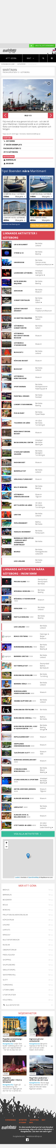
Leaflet (17, 877)
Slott (5, 980)
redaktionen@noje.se (34, 1136)
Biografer (7, 900)
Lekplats (6, 930)
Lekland (6, 925)
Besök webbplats (14, 145)
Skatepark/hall (9, 975)
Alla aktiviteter (12, 1005)
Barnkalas (7, 895)
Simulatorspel (9, 970)
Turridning (8, 985)
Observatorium (9, 950)
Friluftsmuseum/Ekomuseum (15, 915)
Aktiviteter (21, 64)
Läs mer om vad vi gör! (42, 1131)
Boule (5, 905)
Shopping (7, 960)
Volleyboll (8, 1000)
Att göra (11, 58)
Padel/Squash (9, 955)
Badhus (6, 890)
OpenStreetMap (33, 877)
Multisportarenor (11, 940)
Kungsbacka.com (7, 64)
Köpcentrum (8, 920)
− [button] (6, 846)
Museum (6, 945)
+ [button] (6, 842)
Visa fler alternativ (40, 225)
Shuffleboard (9, 965)
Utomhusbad (8, 990)
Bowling (6, 910)
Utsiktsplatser (9, 995)
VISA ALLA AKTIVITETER (26, 833)
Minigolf (6, 935)
